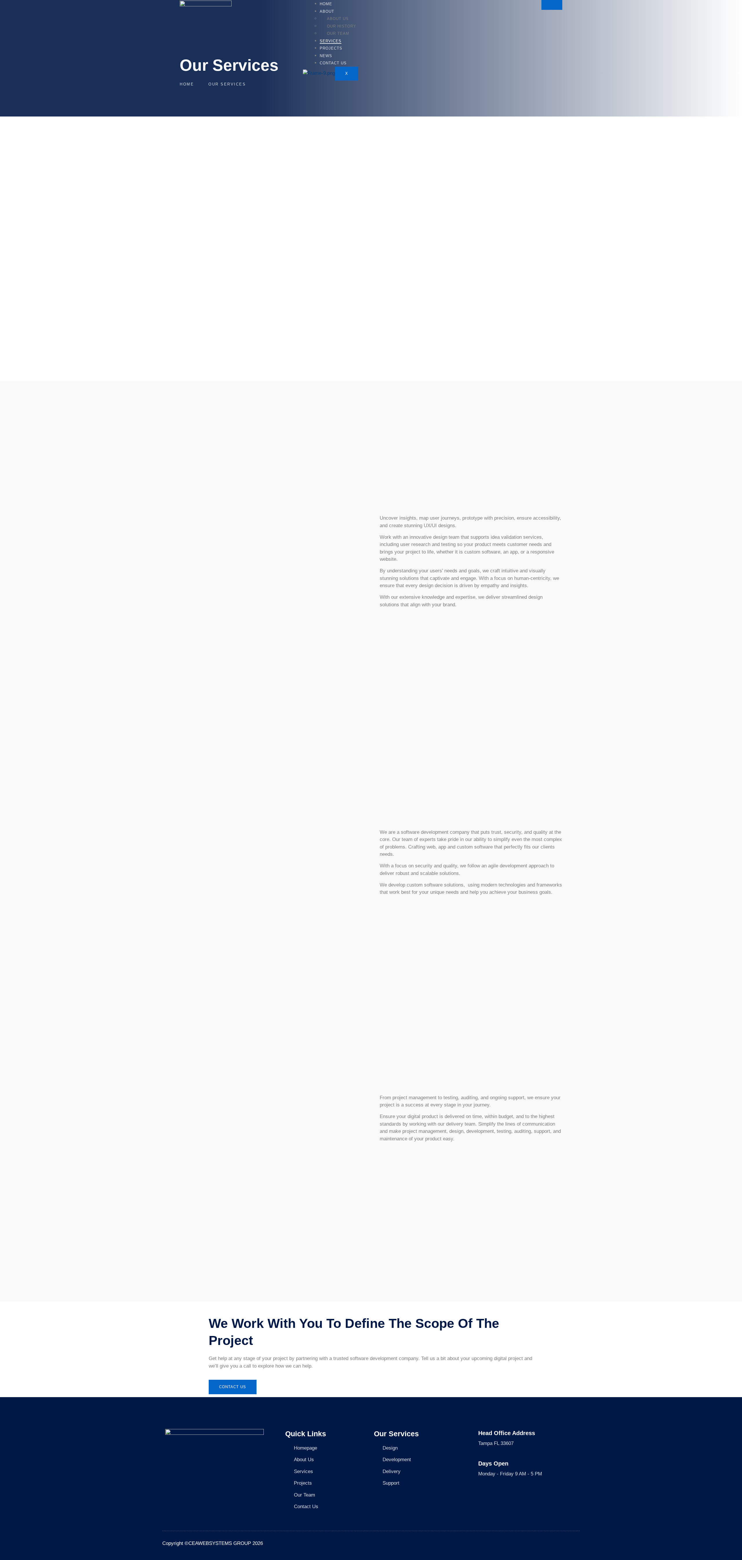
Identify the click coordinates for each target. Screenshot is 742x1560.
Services (330, 41)
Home (326, 4)
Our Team (338, 33)
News (326, 56)
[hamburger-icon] (551, 5)
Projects (331, 48)
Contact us (333, 63)
